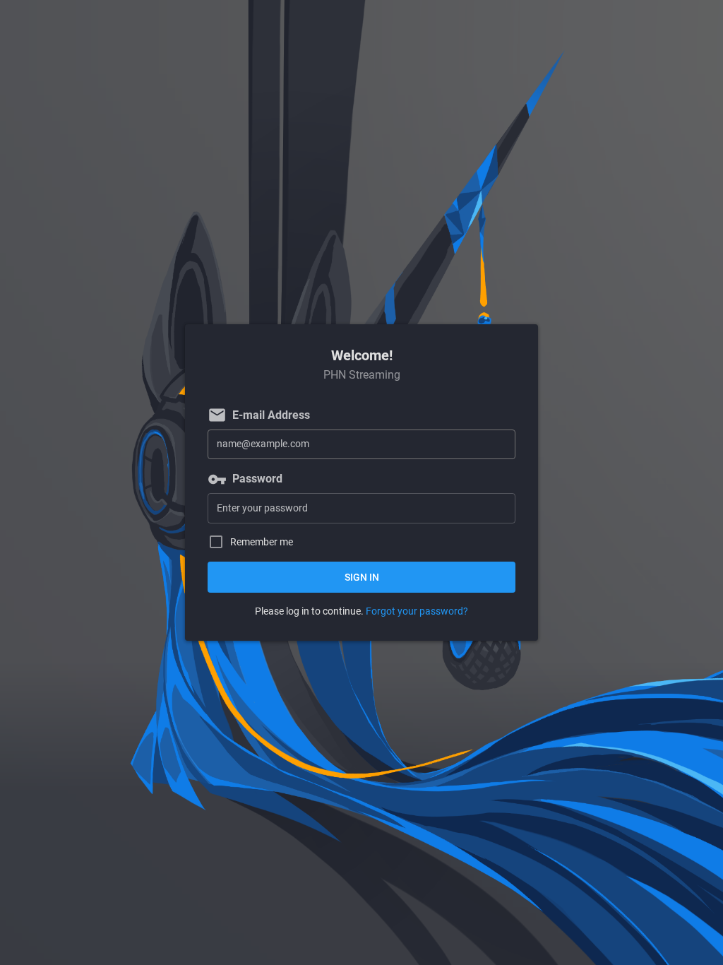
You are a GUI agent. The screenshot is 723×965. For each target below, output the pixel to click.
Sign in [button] (362, 577)
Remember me (261, 542)
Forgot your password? (417, 611)
